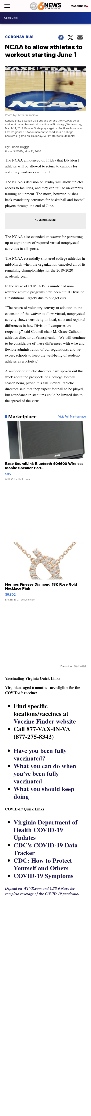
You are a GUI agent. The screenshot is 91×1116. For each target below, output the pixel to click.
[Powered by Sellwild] (80, 666)
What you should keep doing (44, 792)
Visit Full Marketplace (72, 416)
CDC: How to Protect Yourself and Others (43, 863)
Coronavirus (19, 37)
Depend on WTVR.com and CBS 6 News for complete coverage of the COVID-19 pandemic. (42, 891)
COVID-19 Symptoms (43, 875)
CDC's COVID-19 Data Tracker (46, 848)
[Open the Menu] (7, 6)
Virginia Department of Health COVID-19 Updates (45, 829)
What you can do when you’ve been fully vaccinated (45, 773)
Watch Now (78, 6)
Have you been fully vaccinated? (40, 754)
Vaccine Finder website (45, 721)
